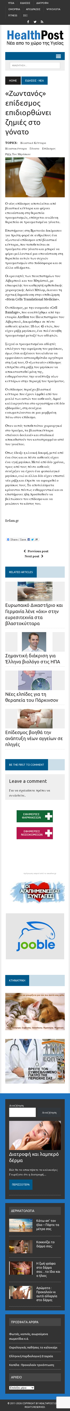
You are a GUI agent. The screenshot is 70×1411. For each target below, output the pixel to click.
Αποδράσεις (33, 9)
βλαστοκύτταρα (16, 148)
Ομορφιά (14, 9)
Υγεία (11, 3)
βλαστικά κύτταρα (33, 143)
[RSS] (42, 21)
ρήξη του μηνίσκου (18, 154)
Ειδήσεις (25, 3)
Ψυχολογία (53, 9)
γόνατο (34, 148)
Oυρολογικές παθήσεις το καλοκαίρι (33, 1347)
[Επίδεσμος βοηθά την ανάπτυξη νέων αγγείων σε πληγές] (35, 726)
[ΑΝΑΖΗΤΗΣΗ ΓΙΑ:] (35, 65)
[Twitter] (35, 21)
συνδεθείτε (17, 795)
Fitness (12, 15)
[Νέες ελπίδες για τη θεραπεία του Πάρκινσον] (35, 687)
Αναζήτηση (16, 1105)
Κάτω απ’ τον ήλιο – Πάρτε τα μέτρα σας (47, 1225)
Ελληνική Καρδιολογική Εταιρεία (31, 1356)
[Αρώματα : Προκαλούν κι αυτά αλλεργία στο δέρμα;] (20, 1297)
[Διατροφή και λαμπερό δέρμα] (35, 1148)
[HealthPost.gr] (35, 38)
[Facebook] (28, 21)
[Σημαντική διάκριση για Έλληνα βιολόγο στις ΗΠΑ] (35, 649)
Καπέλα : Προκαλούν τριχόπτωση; (31, 1365)
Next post (32, 556)
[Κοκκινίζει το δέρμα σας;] (20, 1251)
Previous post (38, 551)
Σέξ (25, 15)
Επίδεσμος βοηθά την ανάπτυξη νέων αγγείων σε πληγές (34, 738)
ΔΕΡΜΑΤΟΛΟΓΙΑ (22, 1211)
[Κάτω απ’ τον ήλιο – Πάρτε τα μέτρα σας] (20, 1230)
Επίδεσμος (49, 148)
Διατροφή (42, 3)
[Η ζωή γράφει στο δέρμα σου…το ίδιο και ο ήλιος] (20, 1272)
